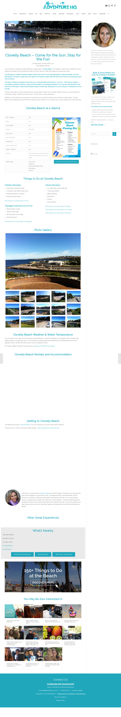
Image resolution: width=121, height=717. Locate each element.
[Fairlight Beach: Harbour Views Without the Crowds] (119, 358)
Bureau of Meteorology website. (45, 346)
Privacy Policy (60, 700)
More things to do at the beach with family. (58, 213)
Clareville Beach (25, 424)
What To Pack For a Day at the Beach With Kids (71, 621)
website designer (45, 493)
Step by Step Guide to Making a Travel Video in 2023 (32, 622)
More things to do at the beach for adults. (58, 206)
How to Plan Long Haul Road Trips (13, 621)
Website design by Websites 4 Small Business (71, 694)
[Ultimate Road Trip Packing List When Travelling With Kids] (71, 632)
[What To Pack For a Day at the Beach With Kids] (71, 611)
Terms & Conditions (60, 697)
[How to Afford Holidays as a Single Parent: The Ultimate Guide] (14, 632)
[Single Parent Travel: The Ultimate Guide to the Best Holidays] (52, 654)
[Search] (108, 13)
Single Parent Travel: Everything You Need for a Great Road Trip (14, 665)
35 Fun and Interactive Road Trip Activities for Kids (52, 621)
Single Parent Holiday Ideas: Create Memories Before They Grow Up (32, 643)
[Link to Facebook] (114, 5)
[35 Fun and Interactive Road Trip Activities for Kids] (52, 611)
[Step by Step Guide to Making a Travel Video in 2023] (33, 611)
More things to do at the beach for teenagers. (18, 221)
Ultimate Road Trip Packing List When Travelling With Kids (69, 643)
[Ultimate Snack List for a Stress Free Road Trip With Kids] (52, 632)
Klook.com (94, 143)
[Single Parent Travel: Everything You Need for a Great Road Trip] (14, 654)
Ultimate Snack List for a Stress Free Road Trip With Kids (52, 643)
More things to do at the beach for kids (16, 201)
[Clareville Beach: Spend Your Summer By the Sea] (1, 358)
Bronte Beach (7, 549)
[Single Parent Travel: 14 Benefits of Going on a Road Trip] (33, 654)
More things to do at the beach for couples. (58, 209)
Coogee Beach (8, 546)
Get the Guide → (98, 125)
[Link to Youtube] (106, 5)
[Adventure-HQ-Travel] (60, 5)
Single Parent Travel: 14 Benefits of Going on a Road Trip (32, 665)
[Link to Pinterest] (112, 5)
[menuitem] (15, 13)
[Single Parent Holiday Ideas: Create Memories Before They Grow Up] (33, 632)
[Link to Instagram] (109, 5)
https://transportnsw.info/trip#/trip (48, 428)
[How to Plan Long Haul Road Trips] (14, 611)
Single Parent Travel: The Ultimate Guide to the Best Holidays (52, 665)
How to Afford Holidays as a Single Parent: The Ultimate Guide (14, 643)
